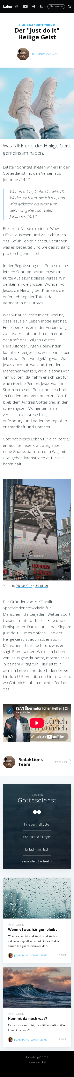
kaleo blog (11, 6)
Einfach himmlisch (37, 849)
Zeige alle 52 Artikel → (37, 861)
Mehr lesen (61, 762)
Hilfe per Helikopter (37, 824)
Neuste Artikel (37, 1062)
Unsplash (41, 586)
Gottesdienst (46, 25)
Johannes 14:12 (23, 216)
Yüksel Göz (24, 586)
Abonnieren (56, 6)
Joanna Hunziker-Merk (30, 955)
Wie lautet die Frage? (37, 837)
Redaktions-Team (44, 54)
